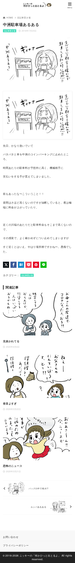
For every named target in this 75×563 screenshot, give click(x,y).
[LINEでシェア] (43, 265)
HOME (9, 17)
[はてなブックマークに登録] (21, 265)
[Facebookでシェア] (13, 265)
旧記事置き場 (24, 17)
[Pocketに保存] (28, 265)
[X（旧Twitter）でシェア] (6, 265)
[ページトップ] (68, 555)
